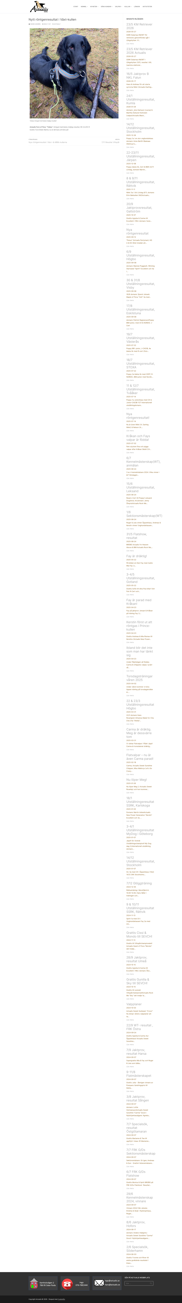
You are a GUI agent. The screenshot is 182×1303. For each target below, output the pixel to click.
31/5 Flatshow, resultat (136, 536)
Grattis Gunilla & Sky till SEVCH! (137, 981)
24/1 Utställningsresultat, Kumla (140, 99)
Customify (61, 1299)
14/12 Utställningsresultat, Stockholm (140, 127)
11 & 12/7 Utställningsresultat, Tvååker (140, 389)
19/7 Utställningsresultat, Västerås (140, 337)
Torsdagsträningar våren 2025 (139, 678)
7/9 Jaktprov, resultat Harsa (136, 1051)
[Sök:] (139, 1283)
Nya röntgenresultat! (137, 415)
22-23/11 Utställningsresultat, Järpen (140, 156)
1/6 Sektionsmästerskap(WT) (144, 514)
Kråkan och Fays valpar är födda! (138, 438)
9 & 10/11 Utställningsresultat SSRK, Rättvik (140, 908)
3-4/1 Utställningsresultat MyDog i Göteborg (140, 830)
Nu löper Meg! (136, 780)
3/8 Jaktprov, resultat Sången (137, 1098)
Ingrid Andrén (35, 24)
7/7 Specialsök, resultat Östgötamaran (137, 1127)
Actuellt (57, 24)
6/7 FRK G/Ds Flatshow (135, 1173)
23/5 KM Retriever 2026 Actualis (139, 51)
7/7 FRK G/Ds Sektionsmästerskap (140, 1151)
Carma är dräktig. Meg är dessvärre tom (139, 733)
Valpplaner (134, 1004)
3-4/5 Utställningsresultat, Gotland (140, 578)
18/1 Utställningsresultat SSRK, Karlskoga (140, 801)
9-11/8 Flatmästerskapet (138, 1073)
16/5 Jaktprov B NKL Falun (137, 75)
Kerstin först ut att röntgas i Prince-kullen (139, 625)
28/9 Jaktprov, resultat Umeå (136, 959)
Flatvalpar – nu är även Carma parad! (139, 757)
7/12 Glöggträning (139, 883)
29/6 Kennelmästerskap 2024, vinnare (139, 1197)
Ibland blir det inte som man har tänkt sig (139, 651)
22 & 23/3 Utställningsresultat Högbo (140, 704)
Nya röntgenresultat (137, 231)
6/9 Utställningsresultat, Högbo (140, 255)
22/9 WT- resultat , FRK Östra (139, 1027)
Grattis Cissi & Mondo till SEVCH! (139, 934)
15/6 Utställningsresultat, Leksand (140, 487)
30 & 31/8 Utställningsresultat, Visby (140, 283)
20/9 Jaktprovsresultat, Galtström (139, 207)
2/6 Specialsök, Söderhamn (137, 1248)
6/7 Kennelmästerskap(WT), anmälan (143, 461)
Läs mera (130, 44)
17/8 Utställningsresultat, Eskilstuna (140, 309)
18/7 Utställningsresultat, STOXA (140, 363)
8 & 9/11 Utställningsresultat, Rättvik (140, 181)
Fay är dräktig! (136, 556)
